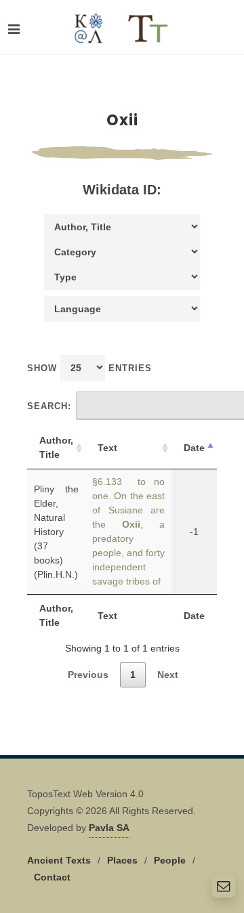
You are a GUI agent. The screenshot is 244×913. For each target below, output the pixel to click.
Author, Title (56, 447)
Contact (52, 877)
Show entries (89, 368)
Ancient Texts (59, 860)
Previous (88, 674)
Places (122, 860)
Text (107, 447)
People (170, 860)
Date (194, 447)
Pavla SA (109, 827)
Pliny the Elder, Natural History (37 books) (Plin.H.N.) (56, 532)
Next (167, 674)
